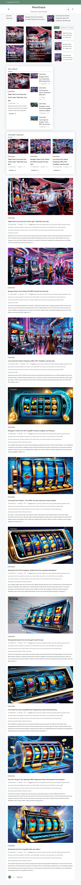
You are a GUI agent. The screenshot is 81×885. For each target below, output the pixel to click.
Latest (57, 27)
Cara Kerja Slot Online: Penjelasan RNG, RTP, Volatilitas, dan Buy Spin (51, 18)
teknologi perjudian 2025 (56, 230)
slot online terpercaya (44, 230)
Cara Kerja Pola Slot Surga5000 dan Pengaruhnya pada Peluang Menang (32, 710)
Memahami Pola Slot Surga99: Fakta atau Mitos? (24, 849)
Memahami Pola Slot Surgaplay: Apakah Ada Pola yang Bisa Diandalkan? (32, 570)
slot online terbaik (33, 230)
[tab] (57, 27)
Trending (71, 27)
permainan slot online (13, 227)
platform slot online (25, 227)
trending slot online (13, 233)
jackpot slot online (47, 224)
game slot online (37, 224)
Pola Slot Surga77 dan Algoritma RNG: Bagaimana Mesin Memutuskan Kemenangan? (36, 779)
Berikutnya (19, 877)
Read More (11, 113)
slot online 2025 (50, 436)
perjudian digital (57, 224)
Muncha (20, 166)
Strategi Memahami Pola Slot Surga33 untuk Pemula (25, 640)
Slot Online (11, 34)
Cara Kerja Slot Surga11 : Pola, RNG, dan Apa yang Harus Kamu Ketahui (45, 122)
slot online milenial (13, 230)
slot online (42, 227)
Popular (63, 27)
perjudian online (66, 224)
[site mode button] (68, 9)
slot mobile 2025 (35, 227)
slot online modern (23, 230)
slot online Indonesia (60, 227)
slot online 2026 (50, 227)
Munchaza (38, 7)
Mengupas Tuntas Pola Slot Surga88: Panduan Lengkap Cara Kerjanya (45, 108)
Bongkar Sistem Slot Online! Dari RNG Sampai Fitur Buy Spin (14, 57)
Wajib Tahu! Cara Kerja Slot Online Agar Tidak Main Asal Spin (15, 39)
